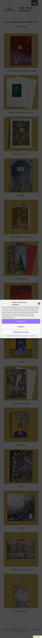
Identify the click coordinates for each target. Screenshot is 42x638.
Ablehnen (21, 327)
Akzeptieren (21, 321)
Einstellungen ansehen (21, 332)
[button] (39, 304)
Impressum (33, 335)
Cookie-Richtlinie (11, 335)
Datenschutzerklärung (23, 335)
